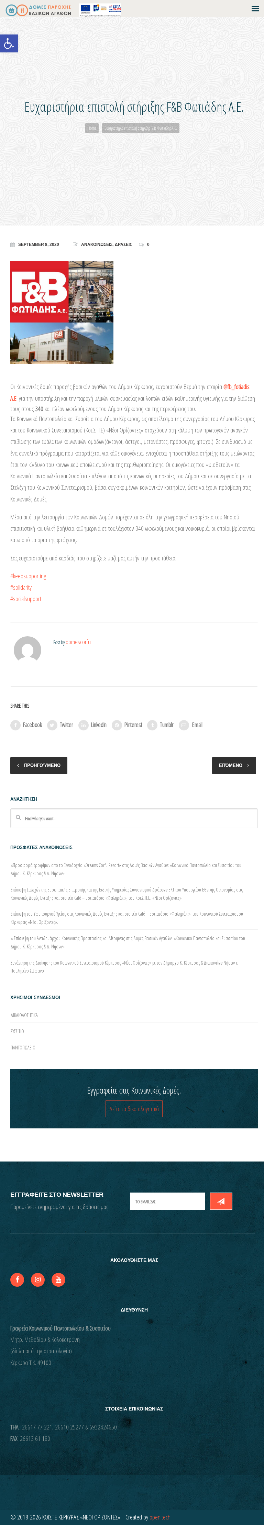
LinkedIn (99, 724)
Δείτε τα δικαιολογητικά (134, 1108)
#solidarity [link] (21, 587)
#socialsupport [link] (25, 598)
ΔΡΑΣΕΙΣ (123, 244)
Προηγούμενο (42, 765)
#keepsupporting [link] (28, 575)
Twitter (66, 724)
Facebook (32, 724)
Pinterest (133, 724)
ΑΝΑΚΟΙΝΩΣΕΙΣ (96, 244)
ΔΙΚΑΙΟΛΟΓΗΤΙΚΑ (24, 1015)
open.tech (160, 1517)
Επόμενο (230, 765)
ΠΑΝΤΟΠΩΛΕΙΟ (23, 1047)
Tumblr (166, 724)
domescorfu (78, 641)
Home (92, 128)
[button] (9, 43)
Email (196, 724)
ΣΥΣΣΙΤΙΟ (17, 1031)
